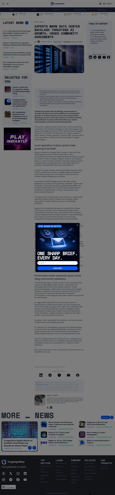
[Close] (77, 225)
